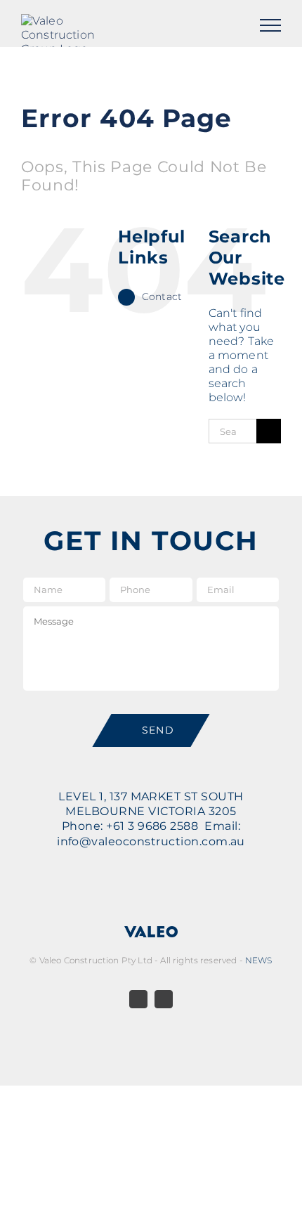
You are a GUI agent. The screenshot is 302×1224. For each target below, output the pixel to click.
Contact (162, 296)
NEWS (259, 960)
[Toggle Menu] (270, 25)
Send (158, 730)
